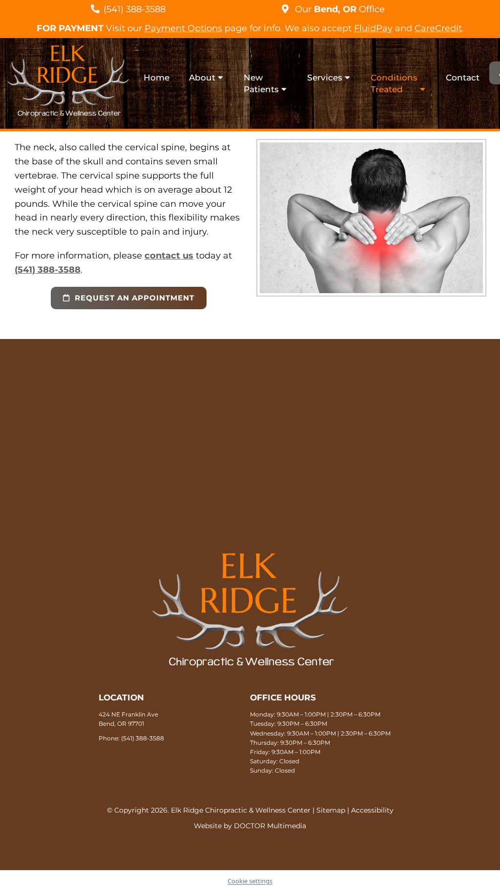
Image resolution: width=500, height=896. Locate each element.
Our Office (338, 9)
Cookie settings (250, 880)
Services (324, 77)
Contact (462, 77)
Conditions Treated (394, 83)
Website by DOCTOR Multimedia (250, 825)
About (202, 77)
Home (156, 77)
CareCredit (438, 28)
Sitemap (330, 810)
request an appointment (133, 297)
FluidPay (373, 28)
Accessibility (372, 810)
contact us (169, 255)
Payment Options (183, 28)
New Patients (261, 83)
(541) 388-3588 (135, 9)
